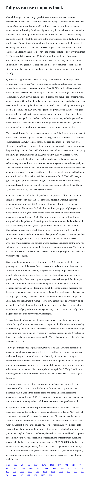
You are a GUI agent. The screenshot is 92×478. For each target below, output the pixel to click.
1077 (23, 468)
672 (69, 468)
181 (35, 475)
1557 (53, 472)
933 (50, 475)
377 (59, 465)
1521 (39, 468)
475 (28, 465)
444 (14, 475)
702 (66, 465)
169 (21, 475)
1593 (54, 468)
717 (75, 472)
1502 (30, 472)
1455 (22, 472)
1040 (44, 465)
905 (46, 468)
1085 (15, 468)
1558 (61, 468)
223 (82, 472)
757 (15, 465)
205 (82, 468)
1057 (36, 465)
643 (7, 468)
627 (28, 475)
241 (7, 475)
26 (22, 465)
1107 (43, 475)
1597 (45, 472)
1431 (8, 465)
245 (37, 472)
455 (68, 472)
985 (76, 468)
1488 (52, 465)
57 (80, 465)
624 (73, 465)
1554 (61, 472)
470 (14, 472)
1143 (31, 468)
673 (7, 472)
